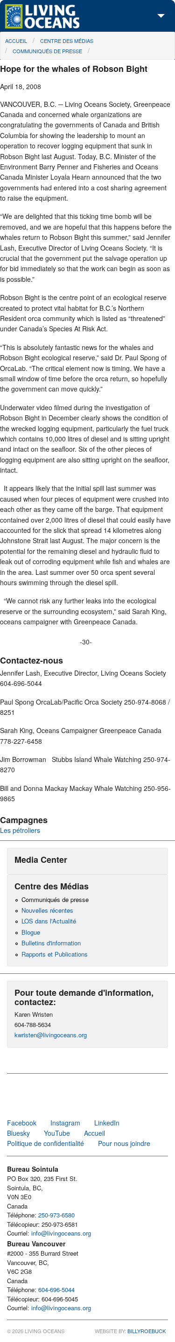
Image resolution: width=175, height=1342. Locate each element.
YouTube (57, 1133)
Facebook (21, 1122)
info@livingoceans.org (61, 1233)
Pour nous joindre (124, 1143)
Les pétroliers (20, 830)
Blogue (30, 932)
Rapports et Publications (54, 954)
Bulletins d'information (51, 942)
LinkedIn (106, 1122)
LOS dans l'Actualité (48, 920)
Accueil (16, 40)
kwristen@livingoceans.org (50, 1034)
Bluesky (18, 1133)
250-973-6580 (56, 1214)
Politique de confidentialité (45, 1143)
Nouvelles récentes (47, 910)
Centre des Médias (66, 40)
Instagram (65, 1122)
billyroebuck (146, 1331)
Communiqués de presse (47, 51)
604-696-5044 (56, 1289)
